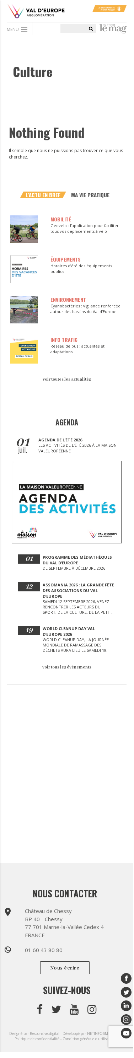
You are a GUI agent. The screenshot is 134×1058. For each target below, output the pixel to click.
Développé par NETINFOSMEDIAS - (91, 1033)
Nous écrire (65, 968)
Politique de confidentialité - (39, 1038)
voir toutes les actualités (67, 379)
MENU (17, 29)
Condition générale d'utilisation (89, 1038)
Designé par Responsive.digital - (36, 1033)
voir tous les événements (66, 667)
